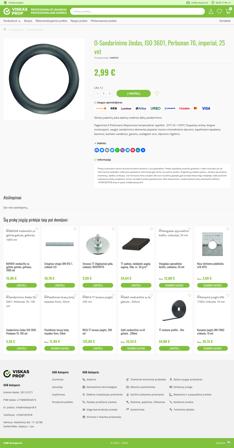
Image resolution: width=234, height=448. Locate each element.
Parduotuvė (10, 20)
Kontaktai (225, 20)
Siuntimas (58, 379)
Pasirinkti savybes (174, 285)
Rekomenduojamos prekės (51, 20)
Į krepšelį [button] (21, 285)
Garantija (57, 387)
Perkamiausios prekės (104, 20)
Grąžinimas (58, 394)
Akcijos (28, 20)
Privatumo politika (62, 402)
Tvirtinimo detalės (34, 29)
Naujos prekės (79, 20)
